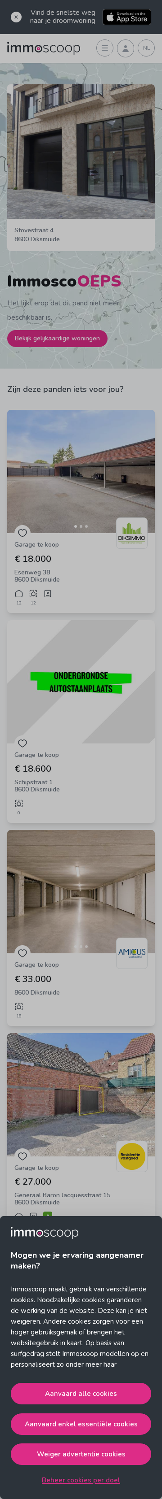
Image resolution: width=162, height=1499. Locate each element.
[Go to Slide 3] (86, 526)
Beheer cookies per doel (81, 1480)
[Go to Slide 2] (81, 526)
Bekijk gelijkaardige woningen (57, 338)
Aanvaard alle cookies (81, 1393)
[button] (81, 471)
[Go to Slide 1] (75, 526)
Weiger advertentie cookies (81, 1454)
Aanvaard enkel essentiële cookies (81, 1424)
